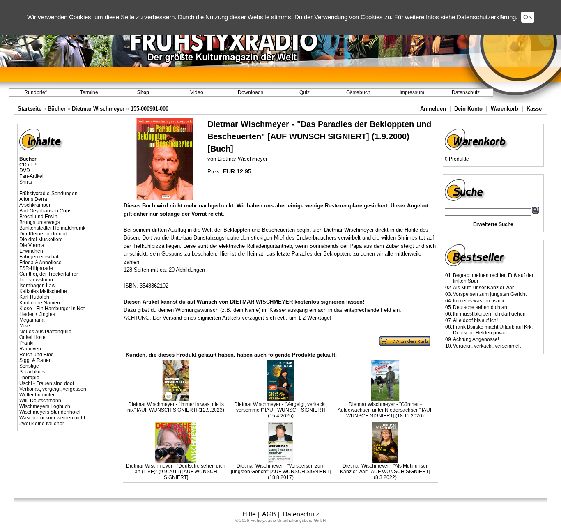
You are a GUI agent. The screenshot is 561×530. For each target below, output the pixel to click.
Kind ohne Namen (39, 303)
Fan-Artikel (31, 176)
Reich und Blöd (36, 354)
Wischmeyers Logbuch (44, 406)
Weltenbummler (37, 395)
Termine (89, 92)
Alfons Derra (33, 199)
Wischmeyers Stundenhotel (49, 412)
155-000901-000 (149, 109)
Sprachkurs (32, 372)
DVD (24, 170)
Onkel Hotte (32, 337)
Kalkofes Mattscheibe (43, 291)
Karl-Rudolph (34, 297)
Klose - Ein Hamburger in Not (52, 308)
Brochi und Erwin (38, 216)
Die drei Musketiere (41, 239)
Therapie (29, 377)
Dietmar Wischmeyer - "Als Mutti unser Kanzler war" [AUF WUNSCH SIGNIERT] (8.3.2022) (385, 471)
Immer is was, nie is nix (478, 301)
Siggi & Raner (35, 360)
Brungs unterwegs (39, 222)
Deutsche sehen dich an (480, 307)
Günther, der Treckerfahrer (48, 274)
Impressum (412, 92)
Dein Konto (468, 109)
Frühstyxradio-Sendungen (48, 193)
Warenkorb (504, 109)
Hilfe (249, 514)
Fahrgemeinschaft (39, 257)
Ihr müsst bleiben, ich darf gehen (489, 314)
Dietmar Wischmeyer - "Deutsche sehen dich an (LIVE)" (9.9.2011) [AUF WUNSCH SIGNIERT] (175, 471)
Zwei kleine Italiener (41, 423)
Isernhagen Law (37, 285)
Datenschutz (466, 92)
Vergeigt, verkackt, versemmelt (487, 346)
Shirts (25, 182)
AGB (269, 514)
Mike (24, 326)
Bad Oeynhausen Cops (45, 211)
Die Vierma (31, 245)
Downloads (250, 92)
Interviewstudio (36, 280)
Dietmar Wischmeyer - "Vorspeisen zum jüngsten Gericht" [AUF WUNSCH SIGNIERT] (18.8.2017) (281, 471)
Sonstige (29, 366)
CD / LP (28, 165)
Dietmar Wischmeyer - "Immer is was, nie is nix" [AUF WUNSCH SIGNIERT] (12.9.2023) (175, 407)
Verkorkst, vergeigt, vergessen (52, 389)
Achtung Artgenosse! (476, 339)
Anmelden (433, 109)
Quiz (304, 92)
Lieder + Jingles (37, 314)
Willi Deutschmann (40, 400)
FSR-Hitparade (36, 268)
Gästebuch (358, 92)
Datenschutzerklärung (486, 17)
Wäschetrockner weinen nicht (52, 418)
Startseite (29, 109)
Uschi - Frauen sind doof (46, 383)
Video (196, 92)
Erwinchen (31, 251)
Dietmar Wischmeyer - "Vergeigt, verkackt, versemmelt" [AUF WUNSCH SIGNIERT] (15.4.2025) (280, 410)
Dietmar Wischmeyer (98, 109)
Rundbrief (35, 92)
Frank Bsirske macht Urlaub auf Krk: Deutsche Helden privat (493, 330)
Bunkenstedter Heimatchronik (52, 228)
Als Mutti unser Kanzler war (483, 287)
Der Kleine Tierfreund (43, 234)
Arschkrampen (35, 205)
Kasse (534, 109)
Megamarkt (31, 320)
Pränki (26, 343)
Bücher (57, 109)
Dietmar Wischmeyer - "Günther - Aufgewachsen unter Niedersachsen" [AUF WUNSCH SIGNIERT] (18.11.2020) (385, 410)
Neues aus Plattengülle (45, 331)
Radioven (30, 349)
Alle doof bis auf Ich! (475, 320)
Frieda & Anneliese (40, 262)
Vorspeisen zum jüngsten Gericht (490, 294)
